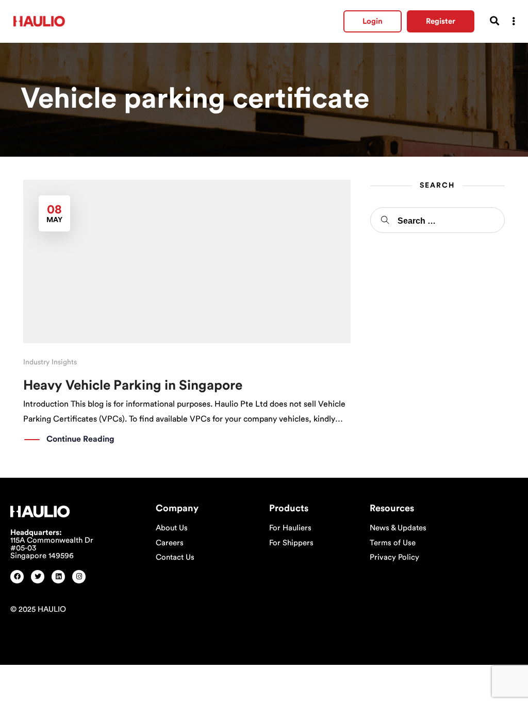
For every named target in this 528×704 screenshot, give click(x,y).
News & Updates (398, 528)
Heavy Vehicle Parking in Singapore (132, 385)
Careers (170, 543)
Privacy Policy (394, 557)
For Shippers (291, 543)
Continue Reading (80, 439)
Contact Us (175, 557)
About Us (172, 528)
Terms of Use (393, 543)
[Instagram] (79, 576)
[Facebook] (17, 576)
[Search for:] (437, 220)
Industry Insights (50, 362)
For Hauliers (290, 528)
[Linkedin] (58, 576)
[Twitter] (37, 576)
